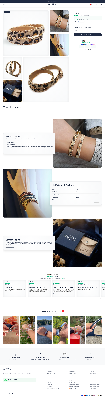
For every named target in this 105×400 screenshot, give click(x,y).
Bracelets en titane (93, 377)
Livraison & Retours (50, 382)
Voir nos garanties (88, 49)
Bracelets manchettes (73, 380)
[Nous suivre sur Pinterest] (9, 393)
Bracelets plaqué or (72, 371)
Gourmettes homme (93, 378)
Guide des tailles (88, 27)
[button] (88, 18)
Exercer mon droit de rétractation (53, 388)
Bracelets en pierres (73, 377)
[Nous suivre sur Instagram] (7, 393)
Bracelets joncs (72, 375)
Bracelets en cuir (72, 378)
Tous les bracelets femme (74, 386)
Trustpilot (63, 278)
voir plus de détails (96, 202)
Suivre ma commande (51, 373)
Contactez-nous (49, 384)
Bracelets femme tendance (74, 384)
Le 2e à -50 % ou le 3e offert (53, 1)
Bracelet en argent (72, 373)
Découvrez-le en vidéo (10, 247)
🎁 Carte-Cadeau (72, 388)
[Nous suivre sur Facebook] (4, 393)
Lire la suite (76, 25)
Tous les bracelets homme (94, 386)
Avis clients (48, 380)
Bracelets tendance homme (95, 384)
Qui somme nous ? (50, 378)
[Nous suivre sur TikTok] (12, 393)
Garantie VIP (49, 377)
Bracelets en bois (93, 373)
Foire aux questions (50, 386)
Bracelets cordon (72, 382)
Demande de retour (50, 375)
